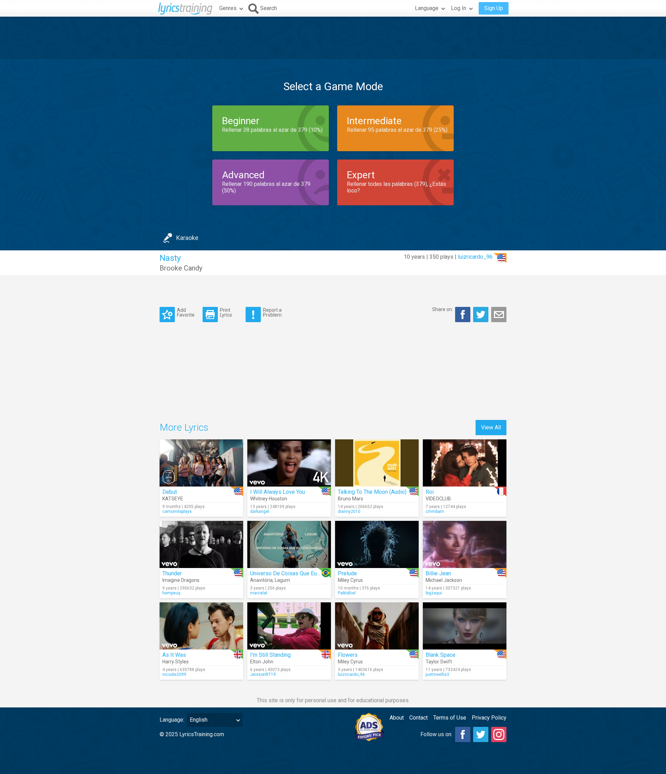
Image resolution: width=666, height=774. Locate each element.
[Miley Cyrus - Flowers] (377, 626)
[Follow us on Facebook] (462, 734)
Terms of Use (449, 717)
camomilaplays (177, 511)
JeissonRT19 (263, 674)
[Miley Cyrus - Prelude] (377, 544)
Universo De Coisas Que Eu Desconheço (299, 573)
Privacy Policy (489, 717)
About (397, 717)
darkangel (259, 511)
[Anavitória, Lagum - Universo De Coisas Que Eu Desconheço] (289, 544)
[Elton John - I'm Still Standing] (289, 626)
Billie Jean (438, 573)
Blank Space (440, 655)
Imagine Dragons (180, 580)
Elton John (261, 661)
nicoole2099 (174, 674)
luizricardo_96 (475, 256)
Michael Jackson (444, 580)
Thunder (172, 573)
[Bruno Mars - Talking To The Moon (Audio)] (377, 463)
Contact (418, 717)
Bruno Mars (350, 498)
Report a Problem (272, 312)
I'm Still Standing (270, 655)
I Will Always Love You (277, 492)
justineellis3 (437, 674)
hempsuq (171, 593)
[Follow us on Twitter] (480, 734)
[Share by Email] (498, 314)
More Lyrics (184, 427)
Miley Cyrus (350, 580)
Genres (228, 8)
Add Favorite (186, 312)
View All (491, 427)
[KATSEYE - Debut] (201, 463)
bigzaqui (434, 593)
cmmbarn (435, 511)
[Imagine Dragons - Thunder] (201, 544)
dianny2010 (349, 511)
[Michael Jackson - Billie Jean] (464, 544)
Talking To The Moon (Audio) (372, 492)
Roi (430, 492)
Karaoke (187, 237)
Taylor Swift (439, 661)
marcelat (258, 593)
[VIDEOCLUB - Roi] (464, 463)
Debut (169, 492)
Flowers (348, 655)
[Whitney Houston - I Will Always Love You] (289, 463)
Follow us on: (436, 734)
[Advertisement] (333, 37)
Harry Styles (175, 661)
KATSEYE (172, 498)
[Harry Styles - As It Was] (201, 626)
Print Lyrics (226, 312)
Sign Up (493, 8)
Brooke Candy (181, 268)
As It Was (174, 655)
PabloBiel (347, 593)
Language (426, 8)
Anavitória (261, 580)
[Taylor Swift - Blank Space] (464, 626)
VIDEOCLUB (438, 498)
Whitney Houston (268, 498)
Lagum (282, 580)
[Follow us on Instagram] (498, 734)
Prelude (347, 573)
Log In (458, 8)
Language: (172, 719)
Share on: (442, 309)
